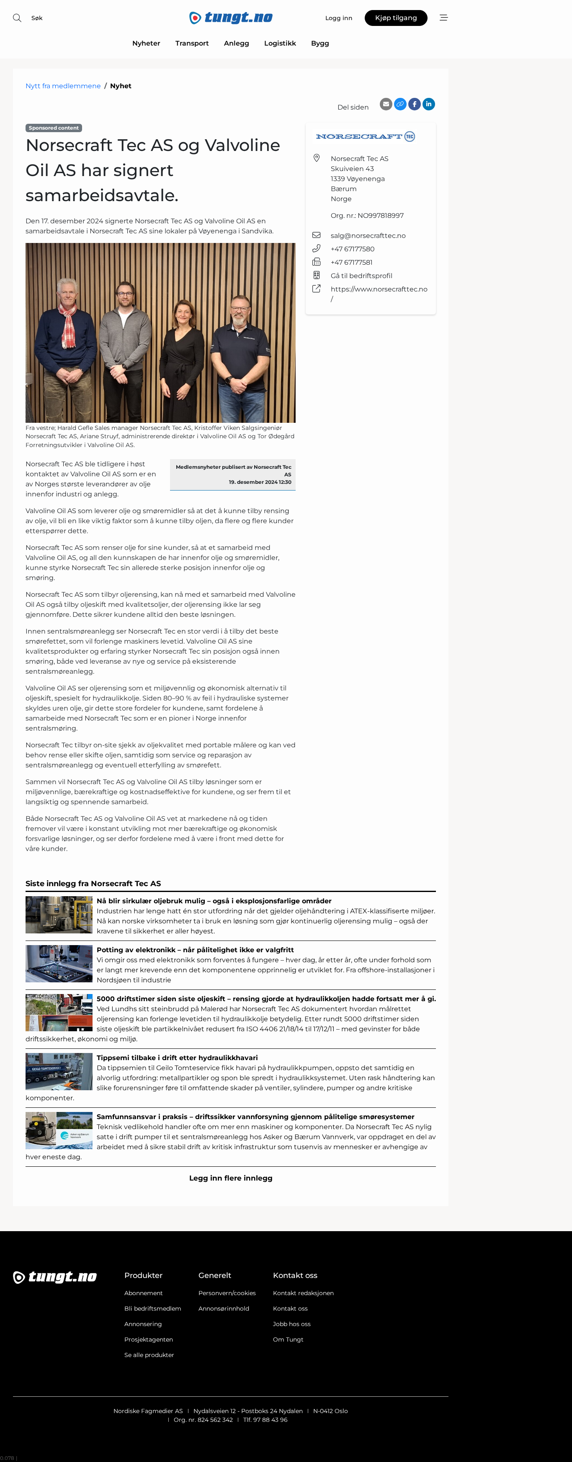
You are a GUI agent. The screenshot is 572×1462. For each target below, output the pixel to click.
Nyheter (146, 43)
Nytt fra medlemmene (63, 86)
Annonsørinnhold (223, 1308)
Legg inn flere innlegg (231, 1178)
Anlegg (236, 43)
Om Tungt (288, 1339)
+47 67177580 (353, 249)
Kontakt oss (290, 1308)
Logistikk (280, 43)
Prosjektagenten (148, 1339)
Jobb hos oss (292, 1324)
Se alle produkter (149, 1355)
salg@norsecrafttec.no (368, 236)
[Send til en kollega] (386, 104)
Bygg (320, 43)
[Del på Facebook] (414, 104)
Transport (192, 43)
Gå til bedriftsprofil (361, 276)
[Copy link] (400, 104)
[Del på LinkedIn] (429, 104)
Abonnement (143, 1293)
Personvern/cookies (227, 1293)
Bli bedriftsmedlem (152, 1308)
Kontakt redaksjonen (303, 1293)
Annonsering (143, 1324)
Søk (37, 18)
